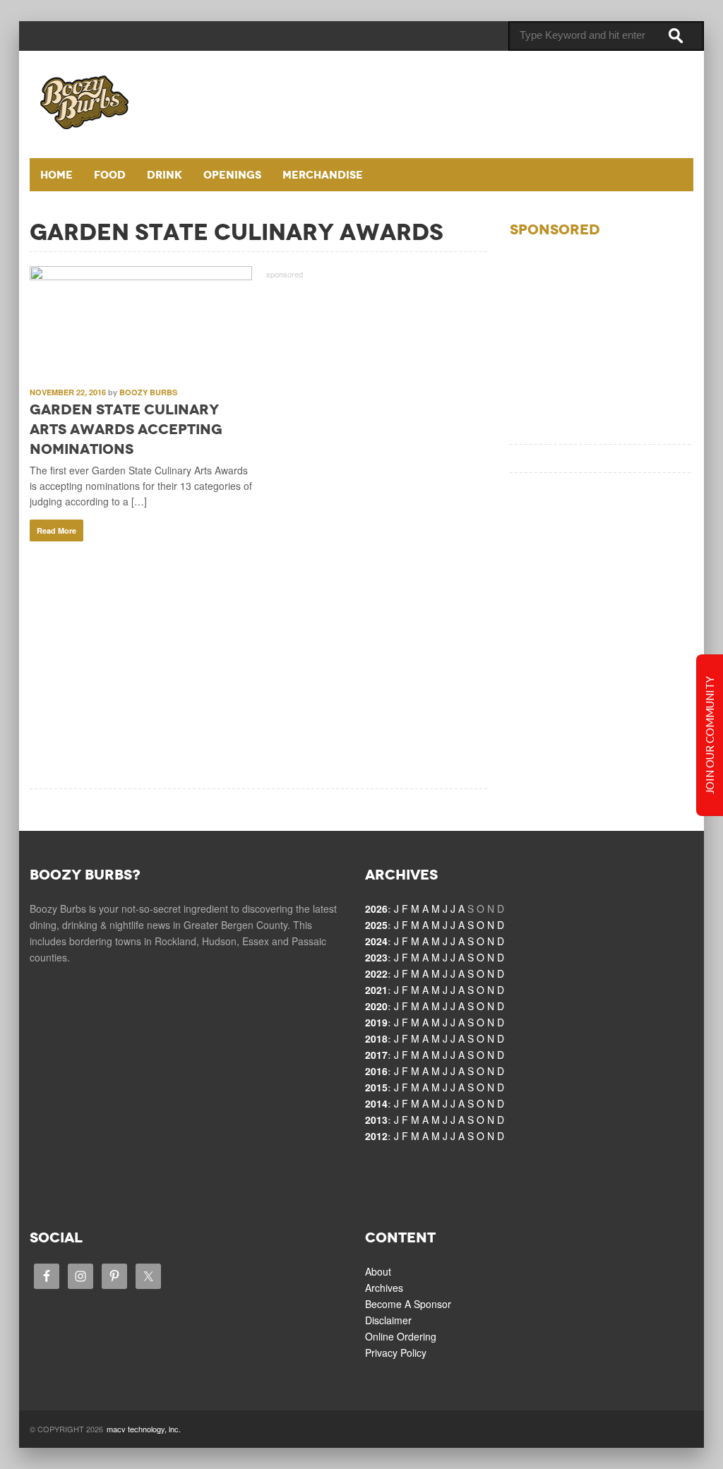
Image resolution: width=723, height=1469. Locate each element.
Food (110, 174)
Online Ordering (400, 1336)
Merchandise (322, 174)
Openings (232, 174)
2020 (376, 1006)
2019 (376, 1022)
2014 (376, 1103)
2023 (376, 957)
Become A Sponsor (408, 1304)
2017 (376, 1055)
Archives (384, 1288)
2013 (376, 1120)
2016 (376, 1071)
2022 (376, 973)
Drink (164, 174)
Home (56, 174)
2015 (376, 1087)
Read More (56, 530)
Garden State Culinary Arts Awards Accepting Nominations (126, 429)
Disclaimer (388, 1320)
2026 (376, 908)
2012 (376, 1136)
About (378, 1271)
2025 (376, 925)
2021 (376, 990)
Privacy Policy (395, 1352)
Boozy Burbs (148, 392)
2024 (376, 941)
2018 (376, 1038)
